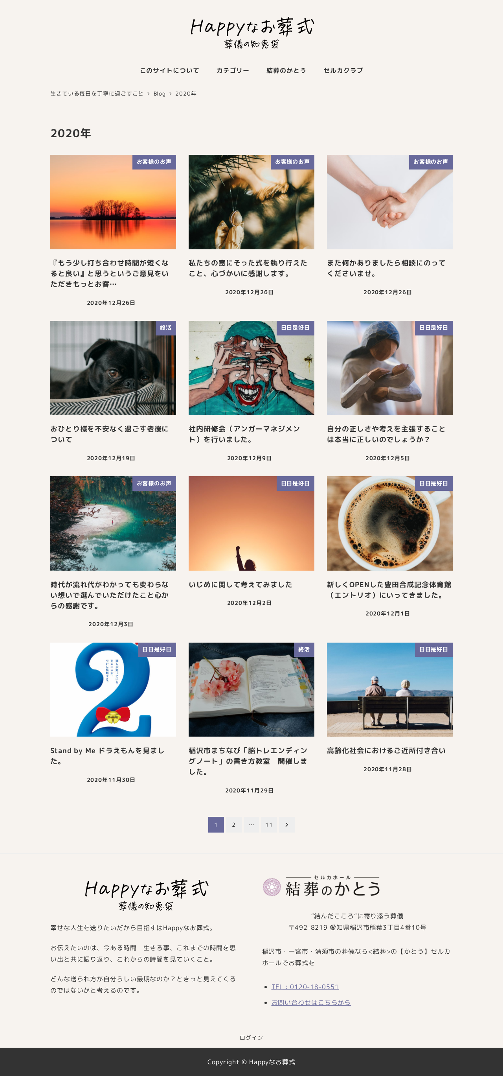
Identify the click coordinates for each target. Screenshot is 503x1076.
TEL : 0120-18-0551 (305, 986)
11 (269, 824)
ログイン (251, 1038)
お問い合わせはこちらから (311, 1002)
